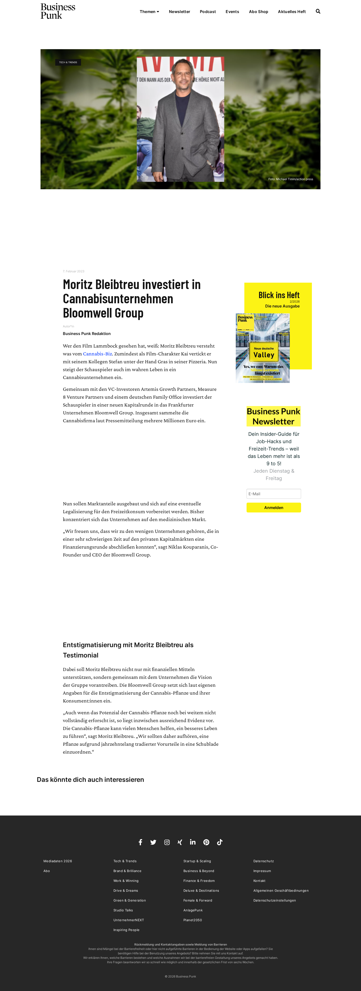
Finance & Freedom (199, 881)
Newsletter (179, 11)
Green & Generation (129, 900)
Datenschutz (263, 861)
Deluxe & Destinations (201, 890)
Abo (46, 871)
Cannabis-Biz (97, 353)
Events (232, 11)
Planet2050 (192, 920)
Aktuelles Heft (292, 11)
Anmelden (273, 507)
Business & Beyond (198, 871)
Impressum (262, 871)
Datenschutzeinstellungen (274, 900)
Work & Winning (126, 881)
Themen (148, 11)
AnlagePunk (193, 910)
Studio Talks (123, 910)
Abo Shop (258, 11)
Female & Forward (197, 900)
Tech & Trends (68, 62)
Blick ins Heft (279, 294)
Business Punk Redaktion (87, 333)
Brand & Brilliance (127, 871)
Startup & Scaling (197, 861)
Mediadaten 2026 (57, 861)
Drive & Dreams (125, 890)
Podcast (208, 11)
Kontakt (259, 881)
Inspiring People (126, 930)
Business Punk (58, 11)
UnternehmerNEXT (128, 920)
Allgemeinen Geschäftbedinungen (281, 890)
